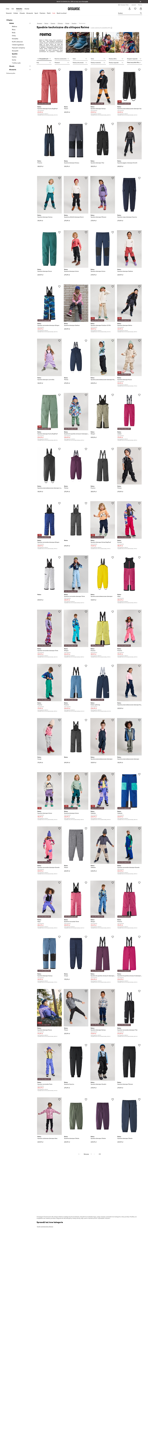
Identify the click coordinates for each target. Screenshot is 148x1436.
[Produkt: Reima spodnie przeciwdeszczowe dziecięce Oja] (129, 86)
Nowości (9, 13)
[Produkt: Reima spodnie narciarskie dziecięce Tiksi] (129, 1007)
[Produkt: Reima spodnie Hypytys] (76, 1062)
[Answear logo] (74, 8)
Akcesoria (29, 13)
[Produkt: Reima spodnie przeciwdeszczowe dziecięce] (102, 574)
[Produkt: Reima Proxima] (49, 140)
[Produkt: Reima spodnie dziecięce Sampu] (102, 86)
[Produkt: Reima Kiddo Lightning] (102, 682)
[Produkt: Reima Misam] (76, 86)
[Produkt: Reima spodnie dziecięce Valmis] (129, 303)
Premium (42, 13)
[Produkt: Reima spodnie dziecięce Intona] (76, 249)
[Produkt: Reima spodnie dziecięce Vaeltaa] (129, 249)
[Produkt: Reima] (76, 520)
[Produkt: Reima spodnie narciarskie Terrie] (76, 899)
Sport (36, 13)
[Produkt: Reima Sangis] (49, 736)
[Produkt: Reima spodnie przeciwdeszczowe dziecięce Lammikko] (49, 465)
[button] (44, 59)
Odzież (15, 13)
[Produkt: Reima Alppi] (129, 574)
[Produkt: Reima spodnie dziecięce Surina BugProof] (49, 86)
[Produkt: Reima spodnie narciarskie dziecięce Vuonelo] (49, 845)
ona (7, 9)
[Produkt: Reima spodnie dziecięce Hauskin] (102, 1062)
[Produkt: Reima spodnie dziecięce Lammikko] (49, 357)
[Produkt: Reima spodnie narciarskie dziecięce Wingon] (49, 303)
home (27, 9)
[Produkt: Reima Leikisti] (129, 411)
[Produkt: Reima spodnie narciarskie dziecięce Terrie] (76, 574)
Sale (53, 13)
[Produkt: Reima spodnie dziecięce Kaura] (49, 249)
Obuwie (22, 13)
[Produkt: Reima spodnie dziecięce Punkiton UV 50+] (102, 303)
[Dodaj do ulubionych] (59, 69)
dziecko (19, 9)
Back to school (61, 13)
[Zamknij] (140, 1)
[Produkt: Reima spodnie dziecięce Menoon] (102, 194)
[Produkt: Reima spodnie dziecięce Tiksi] (102, 140)
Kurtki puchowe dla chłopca (45, 1226)
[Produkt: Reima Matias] (76, 357)
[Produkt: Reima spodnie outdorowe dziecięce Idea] (49, 1116)
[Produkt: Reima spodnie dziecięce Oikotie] (76, 1116)
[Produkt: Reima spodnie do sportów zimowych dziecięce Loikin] (76, 411)
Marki (49, 13)
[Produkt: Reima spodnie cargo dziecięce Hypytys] (129, 194)
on (13, 9)
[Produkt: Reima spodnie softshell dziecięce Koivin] (76, 194)
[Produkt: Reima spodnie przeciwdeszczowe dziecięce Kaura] (102, 357)
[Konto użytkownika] (129, 8)
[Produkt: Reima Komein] (129, 520)
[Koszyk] (141, 8)
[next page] (99, 1154)
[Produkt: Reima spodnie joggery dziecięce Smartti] (129, 140)
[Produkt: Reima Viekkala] (102, 791)
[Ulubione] (135, 8)
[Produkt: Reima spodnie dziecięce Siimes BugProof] (102, 520)
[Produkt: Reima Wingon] (102, 411)
